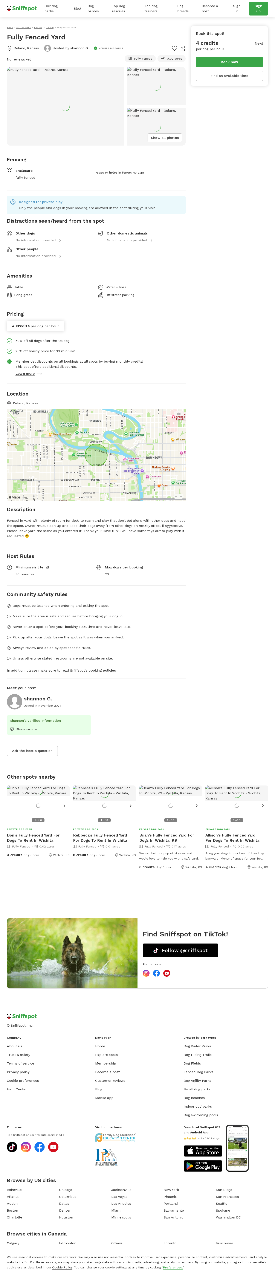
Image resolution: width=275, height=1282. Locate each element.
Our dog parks (51, 8)
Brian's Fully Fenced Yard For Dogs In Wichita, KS (166, 838)
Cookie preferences (23, 1081)
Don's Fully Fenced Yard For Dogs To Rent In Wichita (33, 838)
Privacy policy (18, 1072)
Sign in (236, 8)
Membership (105, 1063)
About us (14, 1046)
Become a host (210, 8)
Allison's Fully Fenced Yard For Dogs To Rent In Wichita (232, 838)
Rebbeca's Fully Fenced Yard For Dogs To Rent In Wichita (100, 838)
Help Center (17, 1089)
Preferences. (173, 1267)
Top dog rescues (118, 8)
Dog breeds (183, 8)
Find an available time (229, 76)
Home (100, 1046)
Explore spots (106, 1055)
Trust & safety (18, 1055)
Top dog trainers (151, 8)
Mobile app (104, 1098)
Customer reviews (110, 1081)
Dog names (93, 8)
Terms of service (20, 1063)
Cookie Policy (62, 1267)
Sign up (258, 8)
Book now (229, 62)
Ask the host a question (32, 751)
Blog (77, 8)
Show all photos (165, 138)
